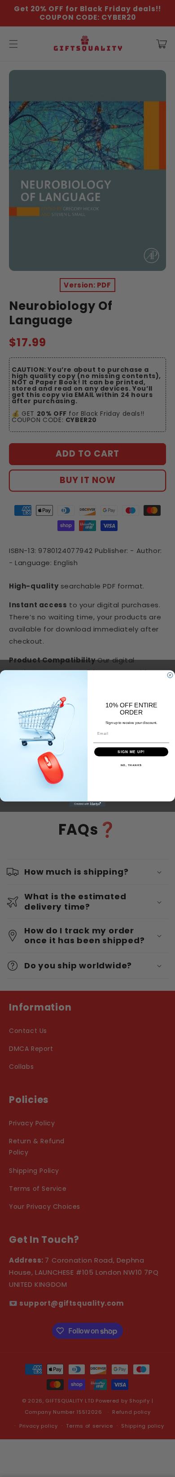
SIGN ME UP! (131, 752)
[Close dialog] (170, 675)
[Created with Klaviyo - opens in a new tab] (87, 804)
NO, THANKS (131, 765)
